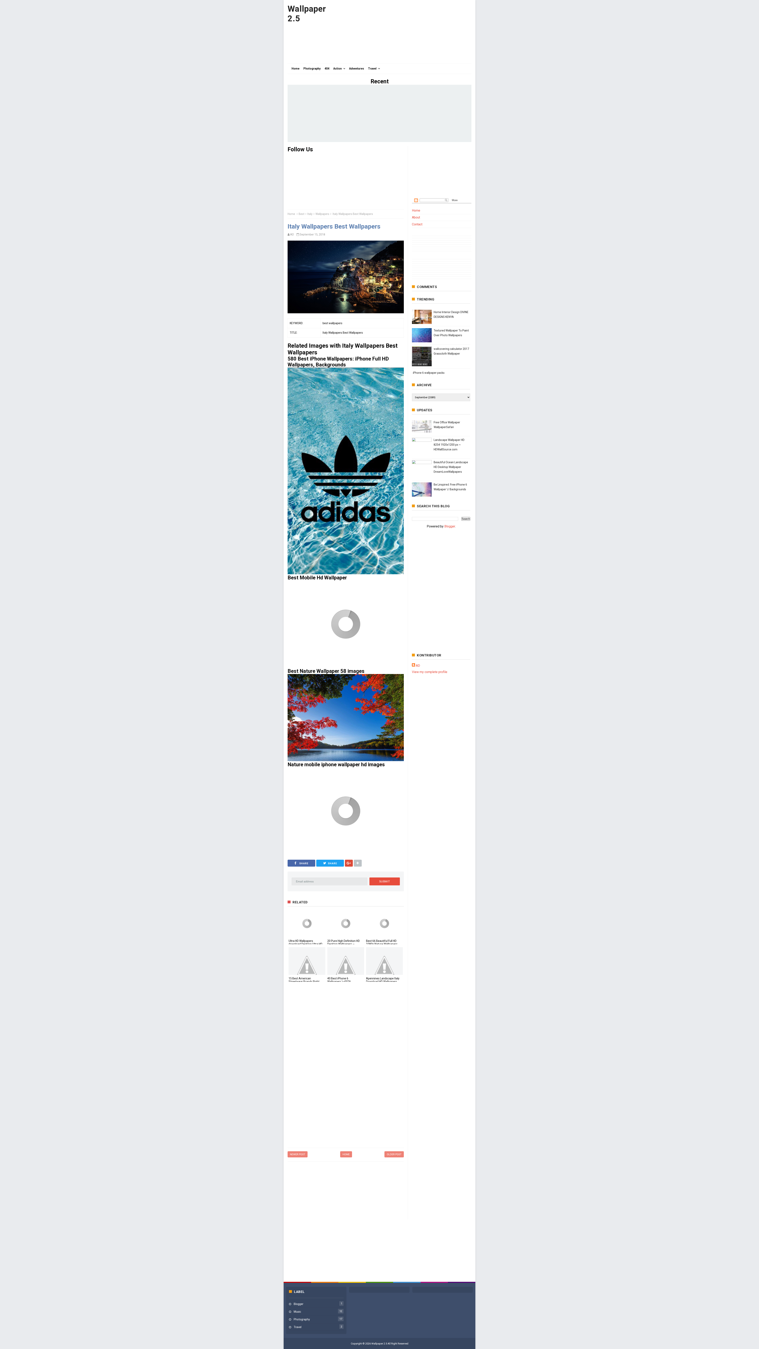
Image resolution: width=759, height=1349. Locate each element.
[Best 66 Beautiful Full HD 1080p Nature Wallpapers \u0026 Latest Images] (384, 923)
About (416, 217)
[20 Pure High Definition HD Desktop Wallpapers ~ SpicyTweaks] (345, 923)
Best (301, 214)
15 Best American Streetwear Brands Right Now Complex (304, 981)
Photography (302, 1319)
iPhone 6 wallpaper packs (429, 372)
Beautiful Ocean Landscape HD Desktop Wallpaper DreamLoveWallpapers (451, 467)
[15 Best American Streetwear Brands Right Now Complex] (307, 961)
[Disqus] (346, 1039)
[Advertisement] (399, 31)
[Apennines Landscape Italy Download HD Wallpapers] (384, 961)
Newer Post (297, 1154)
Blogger (449, 526)
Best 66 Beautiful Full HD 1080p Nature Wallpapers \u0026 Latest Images (381, 944)
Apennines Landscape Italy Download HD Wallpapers (382, 980)
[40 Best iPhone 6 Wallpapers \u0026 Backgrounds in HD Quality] (345, 961)
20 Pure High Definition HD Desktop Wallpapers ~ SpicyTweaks (343, 944)
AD (418, 665)
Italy (309, 214)
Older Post (394, 1154)
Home (291, 214)
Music (297, 1311)
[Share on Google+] (349, 863)
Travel (297, 1327)
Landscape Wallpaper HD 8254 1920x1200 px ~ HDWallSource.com (449, 444)
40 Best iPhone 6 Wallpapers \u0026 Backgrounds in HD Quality (343, 981)
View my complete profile (429, 672)
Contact (417, 224)
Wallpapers (322, 214)
